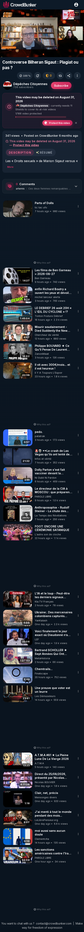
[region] (42, 33)
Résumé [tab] (46, 152)
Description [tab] (20, 152)
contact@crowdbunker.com (53, 923)
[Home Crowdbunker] (19, 5)
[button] (24, 75)
